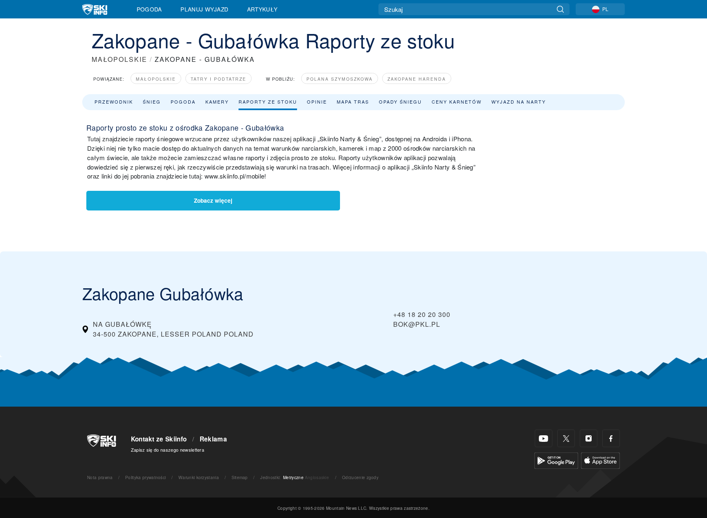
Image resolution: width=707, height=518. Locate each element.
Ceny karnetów (457, 101)
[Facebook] (611, 438)
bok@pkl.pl (416, 324)
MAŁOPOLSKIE (119, 59)
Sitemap (240, 477)
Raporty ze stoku (268, 101)
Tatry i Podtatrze (218, 79)
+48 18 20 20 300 (421, 314)
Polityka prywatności (145, 477)
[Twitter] (566, 438)
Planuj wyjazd (204, 9)
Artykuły (262, 9)
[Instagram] (588, 438)
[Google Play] (556, 459)
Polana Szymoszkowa (339, 79)
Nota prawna (100, 477)
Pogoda (149, 9)
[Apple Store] (600, 459)
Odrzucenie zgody (360, 477)
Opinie (317, 101)
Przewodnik (114, 101)
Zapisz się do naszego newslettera (168, 449)
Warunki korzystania (198, 477)
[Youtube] (543, 438)
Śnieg (152, 101)
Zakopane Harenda (416, 79)
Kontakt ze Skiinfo (159, 438)
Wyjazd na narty (518, 101)
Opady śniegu (400, 101)
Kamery (217, 101)
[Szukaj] (560, 9)
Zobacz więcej (213, 200)
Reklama (213, 438)
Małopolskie (156, 79)
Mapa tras (353, 101)
